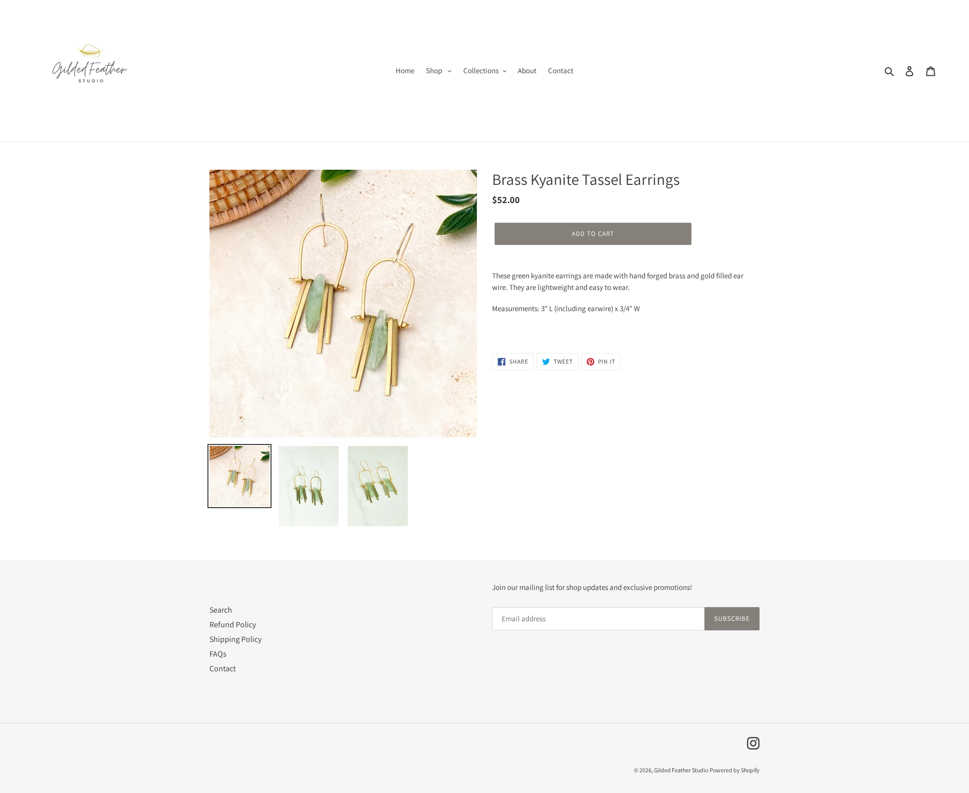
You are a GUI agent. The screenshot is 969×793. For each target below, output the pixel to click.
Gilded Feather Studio (681, 770)
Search (220, 610)
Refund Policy (232, 624)
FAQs (218, 654)
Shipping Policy (235, 639)
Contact (222, 668)
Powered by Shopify (735, 770)
